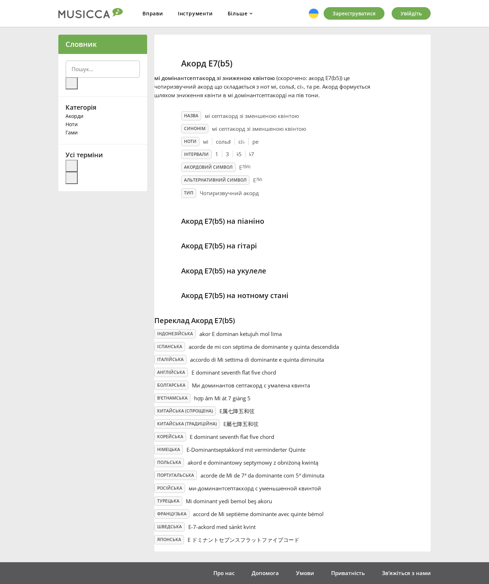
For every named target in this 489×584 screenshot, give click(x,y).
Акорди (74, 116)
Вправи (152, 13)
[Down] (72, 178)
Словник (81, 44)
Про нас (223, 572)
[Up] (72, 166)
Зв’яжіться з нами (406, 572)
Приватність (348, 572)
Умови (305, 572)
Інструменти (195, 13)
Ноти (72, 124)
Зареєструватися (354, 13)
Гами (72, 132)
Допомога (265, 572)
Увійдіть (411, 13)
